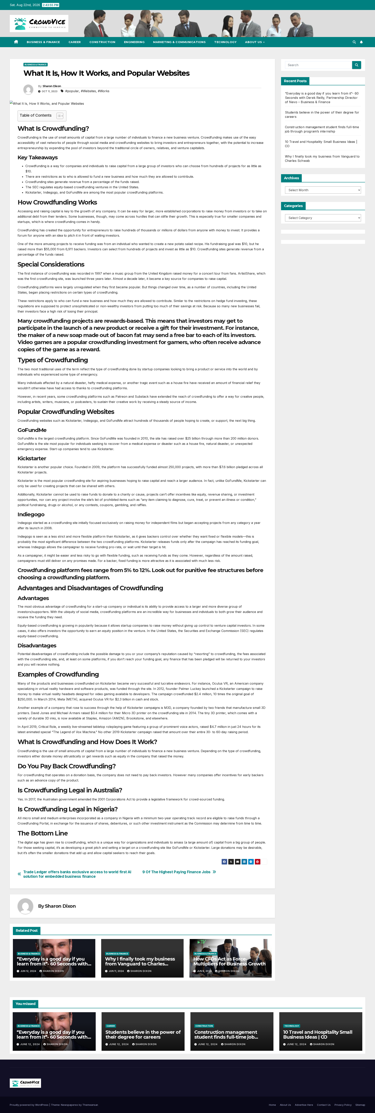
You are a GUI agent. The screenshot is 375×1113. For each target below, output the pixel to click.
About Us (254, 42)
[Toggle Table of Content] (58, 116)
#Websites (88, 91)
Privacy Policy (343, 1104)
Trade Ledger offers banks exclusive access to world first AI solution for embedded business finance (77, 874)
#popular (72, 91)
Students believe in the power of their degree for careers (143, 1034)
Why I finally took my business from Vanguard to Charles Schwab (140, 964)
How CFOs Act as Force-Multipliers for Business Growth (229, 961)
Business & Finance (43, 42)
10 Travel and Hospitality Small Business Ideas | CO (317, 1034)
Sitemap (360, 1104)
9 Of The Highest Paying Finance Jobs (176, 872)
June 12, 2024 (30, 1044)
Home (272, 1104)
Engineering (134, 42)
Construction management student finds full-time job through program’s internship (228, 1037)
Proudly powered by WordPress (29, 1104)
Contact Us (324, 1104)
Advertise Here (304, 1104)
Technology (225, 42)
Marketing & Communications (179, 42)
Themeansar (90, 1104)
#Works (103, 91)
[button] (354, 42)
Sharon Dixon (52, 86)
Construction (102, 42)
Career (75, 42)
